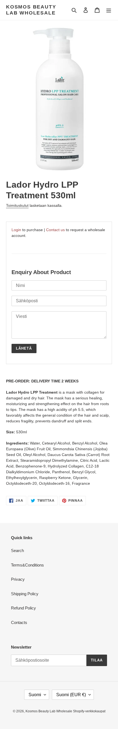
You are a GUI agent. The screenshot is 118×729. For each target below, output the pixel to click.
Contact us (55, 230)
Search (17, 550)
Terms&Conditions (27, 565)
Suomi (35, 694)
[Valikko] (108, 10)
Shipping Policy (24, 593)
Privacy (18, 579)
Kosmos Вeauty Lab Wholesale (31, 10)
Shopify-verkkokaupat (89, 711)
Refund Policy (23, 608)
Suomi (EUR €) (71, 694)
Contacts (19, 622)
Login (16, 230)
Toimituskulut (17, 205)
